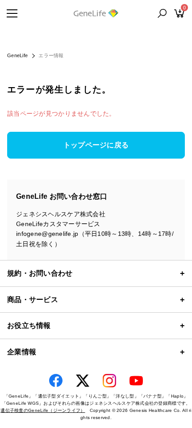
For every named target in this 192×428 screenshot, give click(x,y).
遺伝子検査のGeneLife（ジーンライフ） (42, 410)
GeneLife (17, 55)
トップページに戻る (96, 145)
